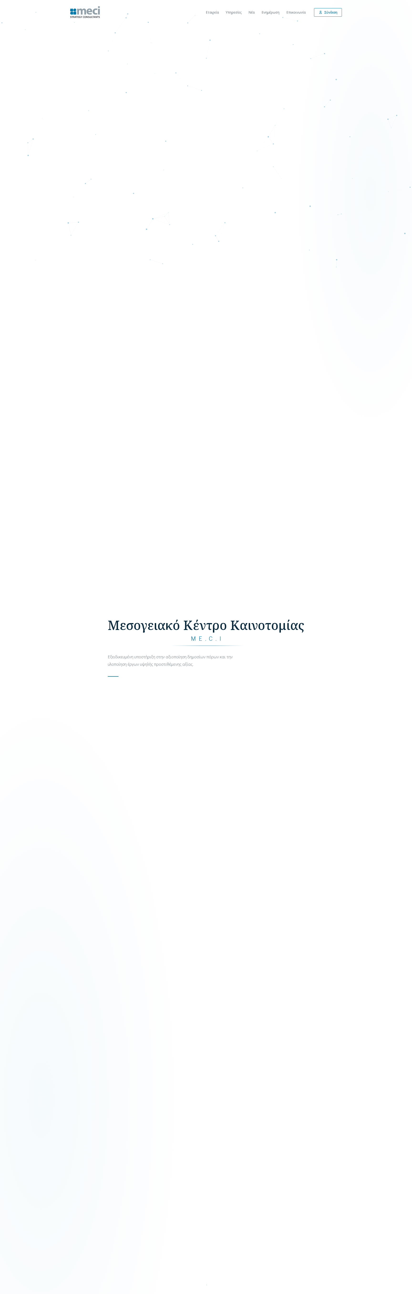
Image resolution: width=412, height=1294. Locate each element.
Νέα (251, 12)
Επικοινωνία (296, 12)
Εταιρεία (212, 12)
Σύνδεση (330, 12)
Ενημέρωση (270, 12)
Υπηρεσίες (234, 12)
